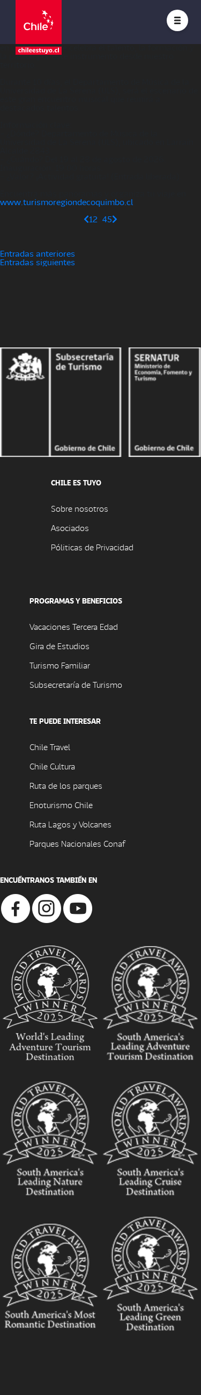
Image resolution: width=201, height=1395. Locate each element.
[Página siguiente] (114, 218)
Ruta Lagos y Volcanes (70, 824)
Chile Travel (49, 746)
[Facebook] (15, 907)
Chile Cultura (52, 766)
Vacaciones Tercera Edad (73, 626)
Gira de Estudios (59, 645)
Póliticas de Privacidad (92, 547)
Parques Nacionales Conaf (77, 843)
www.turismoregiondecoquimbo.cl (66, 201)
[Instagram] (46, 907)
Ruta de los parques (65, 785)
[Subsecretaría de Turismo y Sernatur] (100, 400)
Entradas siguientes (37, 261)
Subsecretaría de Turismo (75, 684)
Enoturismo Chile (61, 804)
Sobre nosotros (79, 508)
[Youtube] (77, 907)
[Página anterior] (86, 218)
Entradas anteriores (37, 253)
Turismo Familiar (59, 665)
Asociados (70, 527)
